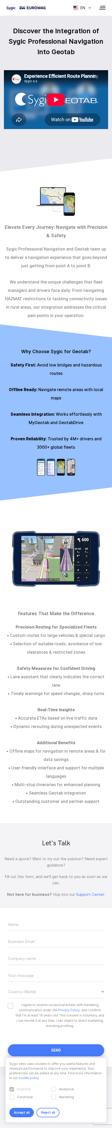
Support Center (90, 894)
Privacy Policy (69, 1010)
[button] (56, 991)
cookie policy (29, 1078)
